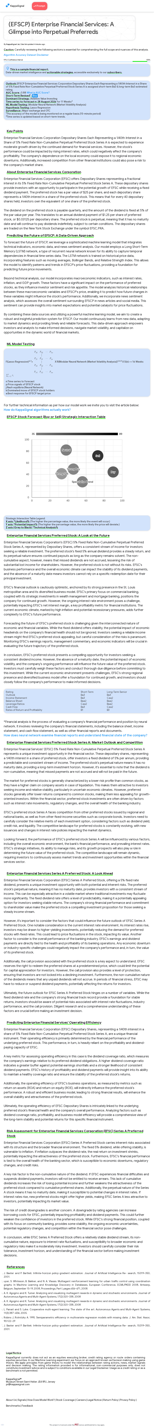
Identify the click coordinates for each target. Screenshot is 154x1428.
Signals (22, 1400)
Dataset (31, 55)
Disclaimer (43, 55)
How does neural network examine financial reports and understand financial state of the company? (75, 735)
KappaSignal (17, 6)
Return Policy (110, 1400)
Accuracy (21, 55)
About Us (11, 1400)
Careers (81, 1400)
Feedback (27, 1405)
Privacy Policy (127, 1400)
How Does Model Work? (41, 1400)
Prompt (41, 6)
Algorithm (9, 55)
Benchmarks (13, 1405)
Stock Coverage (65, 1400)
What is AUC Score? (38, 92)
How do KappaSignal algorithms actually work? (37, 410)
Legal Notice (94, 1400)
